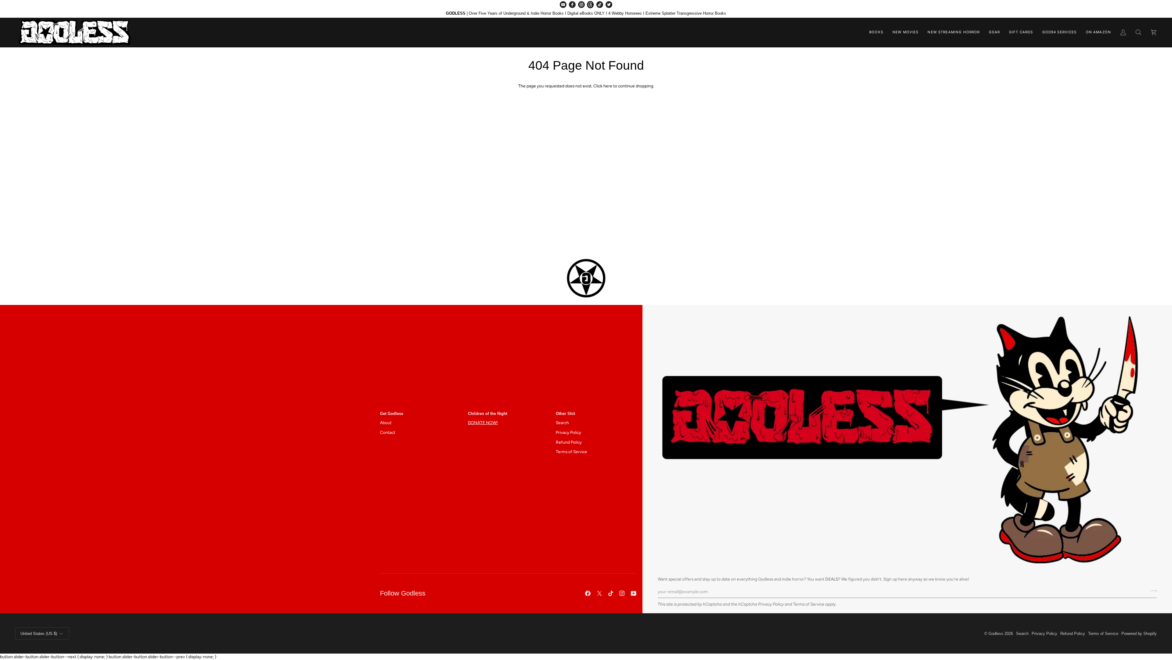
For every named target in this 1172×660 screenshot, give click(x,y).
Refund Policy (569, 442)
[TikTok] (599, 4)
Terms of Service (808, 604)
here (607, 85)
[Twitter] (609, 4)
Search (562, 422)
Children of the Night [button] (487, 413)
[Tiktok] (610, 593)
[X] (599, 593)
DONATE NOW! (483, 422)
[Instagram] (581, 4)
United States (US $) (38, 633)
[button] (876, 32)
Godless (996, 633)
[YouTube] (563, 4)
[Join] (1152, 591)
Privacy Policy (771, 604)
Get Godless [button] (391, 413)
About (386, 422)
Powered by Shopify (1139, 633)
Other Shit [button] (565, 413)
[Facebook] (572, 4)
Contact (387, 432)
